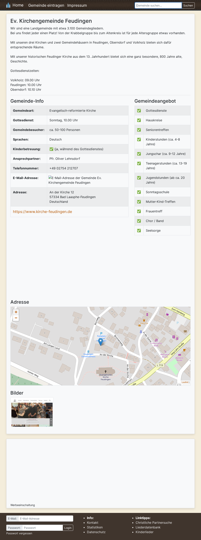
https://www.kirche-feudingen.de (42, 211)
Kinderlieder (144, 532)
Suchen (188, 5)
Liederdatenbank (148, 527)
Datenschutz (96, 532)
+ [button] (16, 312)
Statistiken (95, 527)
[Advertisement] (167, 270)
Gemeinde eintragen (46, 5)
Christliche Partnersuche (154, 522)
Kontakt (92, 522)
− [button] (16, 317)
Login (67, 527)
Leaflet (185, 382)
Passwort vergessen (19, 533)
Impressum (77, 5)
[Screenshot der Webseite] (32, 413)
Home (17, 5)
